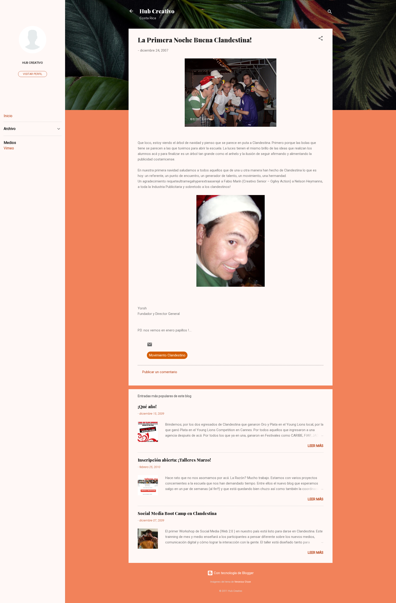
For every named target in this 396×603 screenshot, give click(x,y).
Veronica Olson (242, 581)
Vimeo (9, 148)
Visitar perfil (32, 74)
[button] (320, 39)
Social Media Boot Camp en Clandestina (177, 513)
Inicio (8, 116)
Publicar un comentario (159, 372)
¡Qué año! (147, 406)
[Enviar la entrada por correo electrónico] (149, 346)
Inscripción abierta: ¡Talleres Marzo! (174, 460)
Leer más (315, 446)
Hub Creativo (157, 11)
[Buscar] (330, 12)
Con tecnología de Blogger (233, 573)
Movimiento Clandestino (167, 355)
